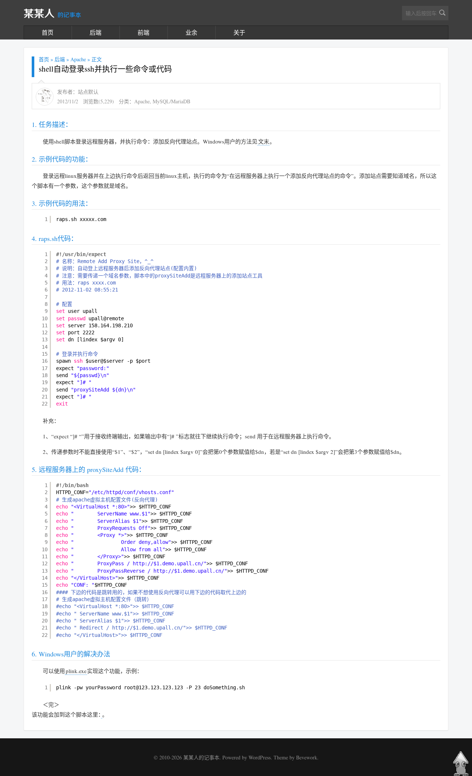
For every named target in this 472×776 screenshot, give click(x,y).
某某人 (52, 14)
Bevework (306, 757)
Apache (78, 59)
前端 (143, 32)
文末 (263, 141)
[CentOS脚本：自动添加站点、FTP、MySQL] (101, 714)
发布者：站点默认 (77, 91)
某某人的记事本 (201, 757)
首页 (47, 32)
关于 (239, 32)
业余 (191, 32)
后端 (95, 32)
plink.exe (76, 671)
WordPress (260, 757)
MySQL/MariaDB (171, 101)
